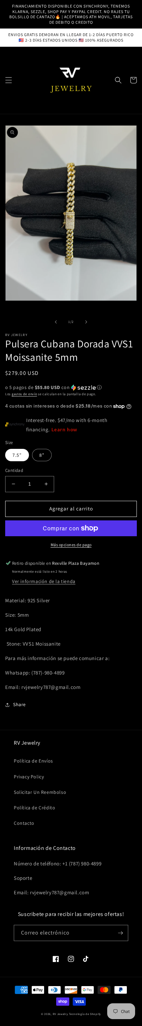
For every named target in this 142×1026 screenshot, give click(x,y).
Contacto (24, 823)
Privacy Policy (29, 777)
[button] (8, 80)
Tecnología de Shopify (85, 1014)
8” (41, 455)
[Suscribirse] (120, 933)
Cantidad (14, 470)
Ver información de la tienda (43, 581)
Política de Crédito (34, 807)
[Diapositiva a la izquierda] (55, 322)
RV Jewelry (61, 1014)
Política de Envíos (33, 761)
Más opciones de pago (71, 544)
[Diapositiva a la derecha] (86, 322)
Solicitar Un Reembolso (40, 792)
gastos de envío (24, 394)
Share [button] (19, 704)
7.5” (17, 455)
